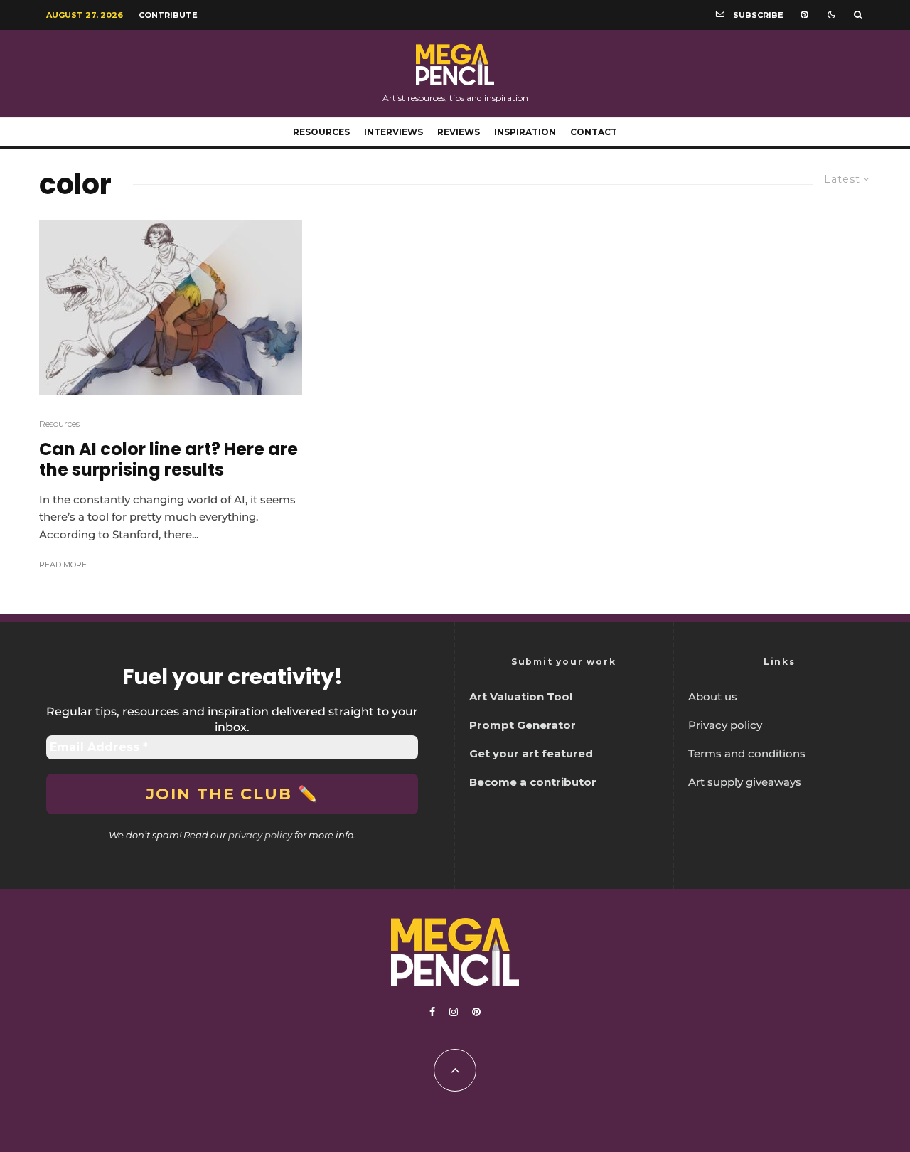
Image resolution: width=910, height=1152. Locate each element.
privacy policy (260, 835)
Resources (321, 132)
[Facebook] (432, 1012)
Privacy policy (725, 725)
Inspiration (525, 132)
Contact (593, 132)
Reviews (458, 132)
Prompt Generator (522, 725)
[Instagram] (453, 1012)
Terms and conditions (746, 753)
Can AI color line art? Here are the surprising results (168, 460)
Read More (63, 565)
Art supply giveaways (744, 782)
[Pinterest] (804, 14)
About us (712, 696)
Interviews (393, 132)
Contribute (168, 15)
